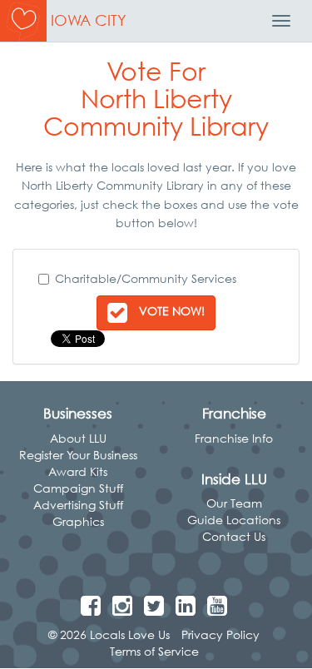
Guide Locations (233, 520)
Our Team (234, 503)
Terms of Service (154, 651)
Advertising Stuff (78, 505)
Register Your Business (78, 455)
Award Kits (77, 471)
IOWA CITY (88, 20)
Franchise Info (234, 438)
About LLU (78, 438)
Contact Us (233, 536)
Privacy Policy (220, 634)
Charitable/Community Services (145, 278)
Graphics (78, 521)
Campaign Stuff (78, 488)
